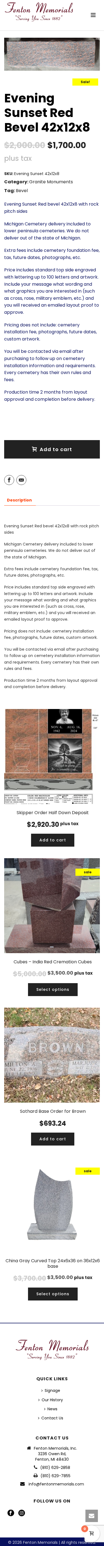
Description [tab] (19, 500)
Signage (52, 1390)
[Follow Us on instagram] (21, 1513)
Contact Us (52, 1418)
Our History (52, 1400)
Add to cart (56, 449)
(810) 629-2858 (55, 1467)
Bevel (22, 190)
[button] (52, 840)
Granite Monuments (51, 182)
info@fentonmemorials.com (56, 1484)
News (52, 1409)
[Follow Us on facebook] (10, 1513)
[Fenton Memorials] (39, 12)
